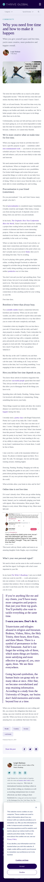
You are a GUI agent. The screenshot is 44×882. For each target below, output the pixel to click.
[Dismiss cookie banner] (36, 807)
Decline (22, 872)
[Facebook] (24, 749)
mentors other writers (24, 780)
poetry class (19, 418)
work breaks (8, 734)
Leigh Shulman (15, 52)
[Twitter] (30, 749)
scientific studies (12, 310)
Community (8, 19)
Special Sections (27, 12)
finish (28, 252)
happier (5, 412)
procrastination (13, 206)
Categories (7, 12)
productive (12, 271)
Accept (22, 866)
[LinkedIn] (36, 749)
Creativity (16, 729)
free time (26, 729)
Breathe (7, 729)
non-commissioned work (11, 149)
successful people (18, 381)
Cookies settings (22, 860)
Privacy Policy (12, 839)
